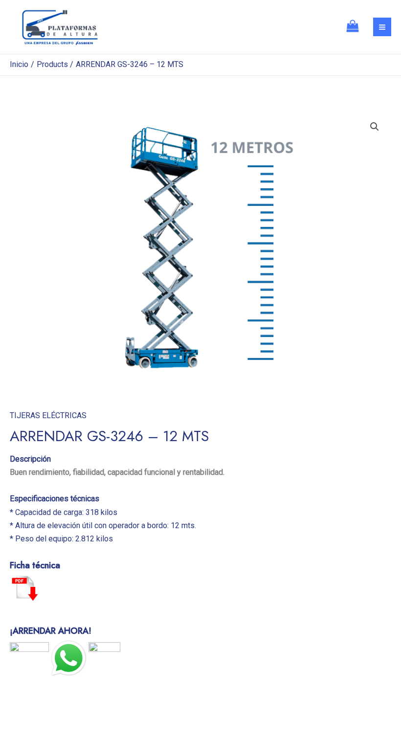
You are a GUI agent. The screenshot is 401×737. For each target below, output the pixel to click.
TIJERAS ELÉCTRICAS (48, 415)
